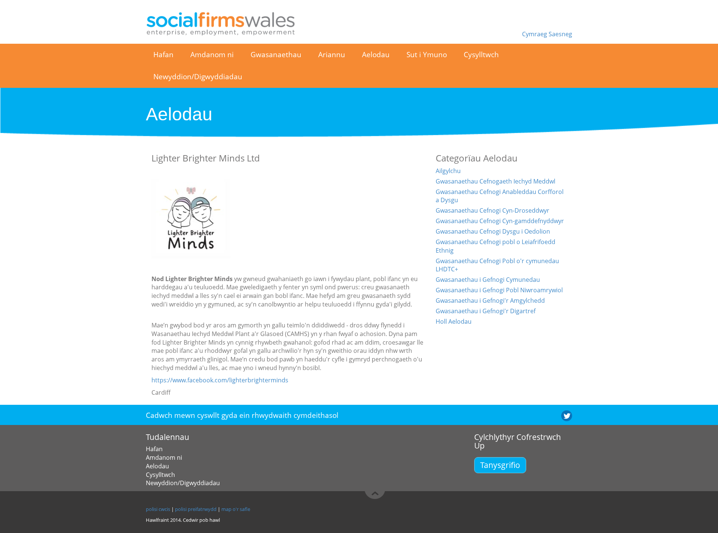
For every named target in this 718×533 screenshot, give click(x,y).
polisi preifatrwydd (196, 509)
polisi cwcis (158, 509)
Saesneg (560, 34)
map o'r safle (235, 509)
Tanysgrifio (500, 464)
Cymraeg (535, 34)
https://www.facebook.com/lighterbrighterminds (219, 380)
